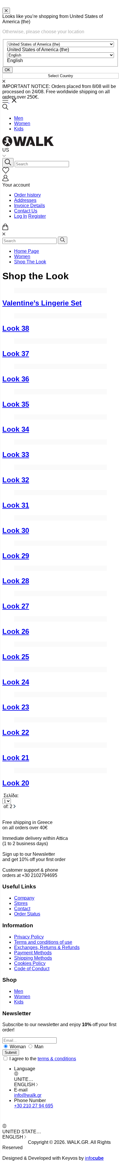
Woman (18, 1046)
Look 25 (15, 657)
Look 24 (15, 682)
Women (22, 123)
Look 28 (15, 581)
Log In (20, 216)
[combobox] (38, 49)
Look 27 (15, 606)
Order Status (27, 913)
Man (38, 1046)
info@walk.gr (27, 1095)
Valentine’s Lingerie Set (42, 303)
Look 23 (15, 707)
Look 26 (15, 631)
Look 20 (15, 783)
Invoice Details (29, 205)
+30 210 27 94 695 (33, 1105)
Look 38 (15, 328)
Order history (27, 194)
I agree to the (42, 1058)
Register (37, 216)
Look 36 (15, 379)
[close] (6, 11)
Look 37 (15, 354)
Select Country (60, 76)
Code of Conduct (31, 968)
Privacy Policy (29, 936)
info (94, 1158)
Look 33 (15, 454)
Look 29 (15, 556)
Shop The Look (30, 261)
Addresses (25, 200)
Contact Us (25, 210)
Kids (18, 128)
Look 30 (15, 530)
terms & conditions (57, 1058)
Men (18, 118)
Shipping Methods (33, 958)
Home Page (26, 251)
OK (7, 70)
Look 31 (15, 505)
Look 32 (15, 480)
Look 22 (15, 732)
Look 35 (15, 404)
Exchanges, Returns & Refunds (47, 947)
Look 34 (15, 429)
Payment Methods (33, 952)
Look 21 (15, 758)
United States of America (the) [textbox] (38, 49)
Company (24, 897)
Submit (11, 1052)
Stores (21, 903)
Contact (22, 908)
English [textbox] (15, 60)
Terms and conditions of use (43, 942)
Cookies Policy (30, 963)
